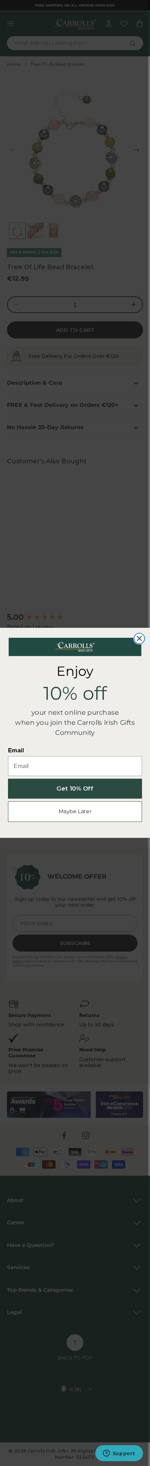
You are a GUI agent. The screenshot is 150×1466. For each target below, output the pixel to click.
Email (16, 750)
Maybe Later (75, 811)
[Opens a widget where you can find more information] (119, 1454)
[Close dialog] (139, 638)
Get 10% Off (75, 789)
